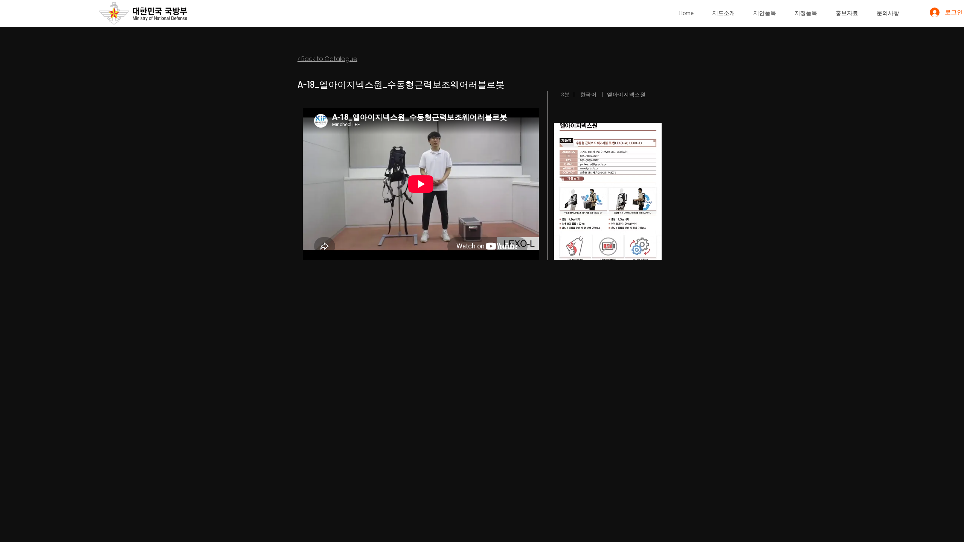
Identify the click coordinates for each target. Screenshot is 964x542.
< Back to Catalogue (327, 59)
